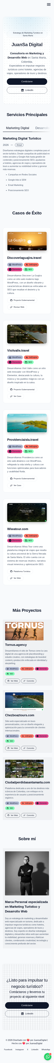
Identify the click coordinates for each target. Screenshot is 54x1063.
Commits (30, 681)
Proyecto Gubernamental (24, 300)
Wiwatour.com (17, 529)
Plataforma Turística (22, 571)
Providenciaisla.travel (22, 439)
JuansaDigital (40, 1040)
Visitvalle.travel (18, 350)
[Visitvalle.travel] (27, 334)
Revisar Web (19, 307)
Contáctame (27, 81)
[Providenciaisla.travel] (27, 423)
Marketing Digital (17, 128)
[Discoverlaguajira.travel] (27, 241)
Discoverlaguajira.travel (24, 258)
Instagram (19, 1049)
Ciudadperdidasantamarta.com (27, 782)
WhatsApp (46, 1049)
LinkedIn (34, 1049)
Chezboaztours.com (19, 715)
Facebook (8, 1049)
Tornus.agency (16, 645)
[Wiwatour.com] (27, 512)
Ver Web (17, 578)
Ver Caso (17, 396)
